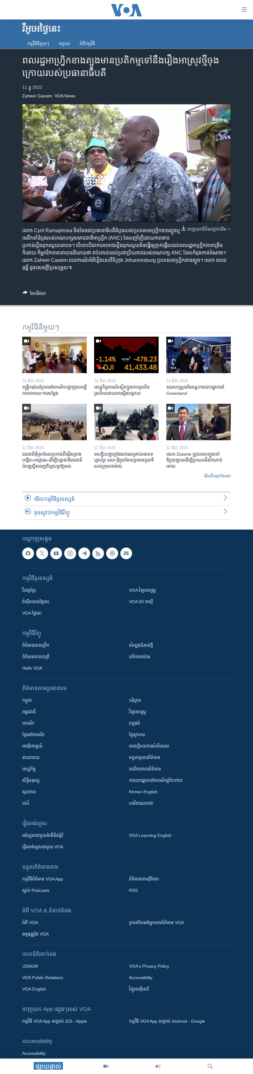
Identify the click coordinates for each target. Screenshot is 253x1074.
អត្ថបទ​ (64, 43)
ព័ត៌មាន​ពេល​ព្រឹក (35, 645)
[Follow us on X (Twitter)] (42, 553)
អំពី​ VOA (30, 922)
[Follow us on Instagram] (70, 553)
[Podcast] (112, 553)
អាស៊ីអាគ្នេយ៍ (32, 746)
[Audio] (158, 1066)
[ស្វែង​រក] (210, 1066)
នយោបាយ (30, 757)
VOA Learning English (150, 835)
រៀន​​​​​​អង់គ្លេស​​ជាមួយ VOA (42, 846)
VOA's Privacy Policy (149, 966)
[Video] (106, 1066)
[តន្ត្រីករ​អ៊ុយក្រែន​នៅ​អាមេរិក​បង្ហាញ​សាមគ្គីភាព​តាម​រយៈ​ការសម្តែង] (54, 355)
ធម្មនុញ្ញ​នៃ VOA (35, 933)
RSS (133, 890)
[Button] (34, 294)
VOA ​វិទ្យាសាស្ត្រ (142, 590)
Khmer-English (143, 791)
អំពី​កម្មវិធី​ (87, 43)
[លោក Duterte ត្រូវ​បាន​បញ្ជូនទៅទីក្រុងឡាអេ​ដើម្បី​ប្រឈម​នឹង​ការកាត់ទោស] (198, 422)
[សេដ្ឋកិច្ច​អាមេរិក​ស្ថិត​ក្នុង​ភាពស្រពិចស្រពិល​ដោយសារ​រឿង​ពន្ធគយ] (126, 355)
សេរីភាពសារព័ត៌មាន (145, 768)
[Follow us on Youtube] (56, 553)
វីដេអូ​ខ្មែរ (29, 590)
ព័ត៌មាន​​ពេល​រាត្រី (35, 656)
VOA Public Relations (42, 977)
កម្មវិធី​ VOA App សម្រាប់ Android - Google (167, 1021)
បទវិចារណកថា (141, 803)
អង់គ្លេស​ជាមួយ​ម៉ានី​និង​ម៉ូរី (42, 835)
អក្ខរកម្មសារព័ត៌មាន (144, 757)
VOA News (65, 95)
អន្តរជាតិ (29, 711)
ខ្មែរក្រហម (137, 734)
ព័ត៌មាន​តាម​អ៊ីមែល (144, 878)
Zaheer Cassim (37, 95)
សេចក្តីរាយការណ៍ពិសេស (149, 746)
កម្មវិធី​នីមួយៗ (38, 43)
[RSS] (98, 553)
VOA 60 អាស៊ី (141, 601)
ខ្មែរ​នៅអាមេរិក (33, 734)
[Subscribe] (126, 553)
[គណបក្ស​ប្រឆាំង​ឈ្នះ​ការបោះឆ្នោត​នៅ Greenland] (198, 355)
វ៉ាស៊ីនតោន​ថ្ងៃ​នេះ (35, 601)
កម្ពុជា (27, 700)
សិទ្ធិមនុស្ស (30, 780)
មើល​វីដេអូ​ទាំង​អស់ (217, 476)
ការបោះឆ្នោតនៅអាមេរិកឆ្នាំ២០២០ (156, 780)
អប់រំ (25, 803)
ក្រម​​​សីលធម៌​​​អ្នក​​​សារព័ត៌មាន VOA (156, 922)
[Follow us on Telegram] (84, 553)
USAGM (30, 966)
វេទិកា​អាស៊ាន (139, 656)
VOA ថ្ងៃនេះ (32, 613)
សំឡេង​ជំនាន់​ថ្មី (141, 645)
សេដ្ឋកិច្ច (29, 768)
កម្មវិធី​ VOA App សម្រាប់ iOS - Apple (54, 1021)
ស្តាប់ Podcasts (35, 890)
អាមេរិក (28, 723)
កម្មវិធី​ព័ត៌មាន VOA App (42, 878)
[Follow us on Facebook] (28, 553)
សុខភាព (29, 791)
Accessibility (140, 977)
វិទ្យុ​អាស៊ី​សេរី (139, 989)
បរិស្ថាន (135, 700)
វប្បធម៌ (134, 723)
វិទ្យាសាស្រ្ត (137, 711)
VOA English (34, 989)
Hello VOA (32, 668)
